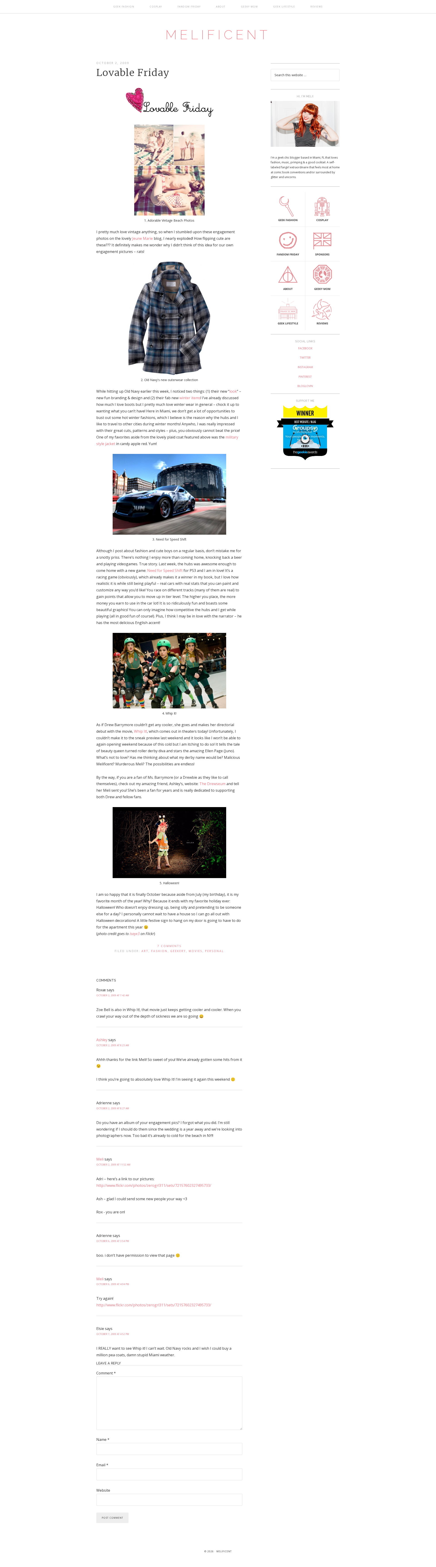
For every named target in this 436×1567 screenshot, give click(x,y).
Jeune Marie (142, 238)
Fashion (159, 951)
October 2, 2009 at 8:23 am (112, 1045)
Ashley (101, 1039)
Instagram (305, 367)
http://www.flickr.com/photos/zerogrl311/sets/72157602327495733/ (153, 1185)
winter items (190, 397)
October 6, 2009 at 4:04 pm (112, 1284)
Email (102, 1464)
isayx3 (135, 933)
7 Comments (169, 946)
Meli (100, 1159)
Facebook (305, 348)
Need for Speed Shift (165, 570)
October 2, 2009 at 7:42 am (112, 995)
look (233, 391)
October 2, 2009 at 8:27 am (112, 1108)
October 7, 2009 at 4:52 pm (112, 1334)
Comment (106, 1373)
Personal (214, 951)
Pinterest (305, 377)
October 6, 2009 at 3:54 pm (112, 1241)
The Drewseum (212, 783)
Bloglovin (305, 386)
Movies (195, 951)
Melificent (218, 34)
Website (103, 1490)
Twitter (305, 358)
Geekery (178, 951)
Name (102, 1439)
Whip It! (140, 731)
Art (145, 951)
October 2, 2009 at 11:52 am (113, 1164)
